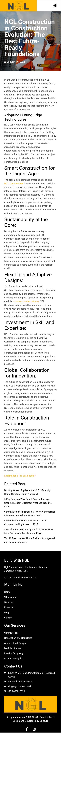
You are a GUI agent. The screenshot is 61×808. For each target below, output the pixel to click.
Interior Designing (13, 653)
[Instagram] (34, 729)
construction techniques (26, 301)
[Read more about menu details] (55, 6)
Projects (8, 607)
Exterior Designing (13, 658)
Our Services (14, 625)
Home (7, 592)
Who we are (10, 597)
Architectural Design (15, 643)
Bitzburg (44, 721)
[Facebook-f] (26, 729)
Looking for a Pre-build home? (20, 475)
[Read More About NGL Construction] (31, 704)
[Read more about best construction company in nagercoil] (18, 6)
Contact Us (13, 666)
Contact (8, 617)
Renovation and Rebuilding (18, 638)
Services (8, 602)
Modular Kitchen (12, 648)
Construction (11, 632)
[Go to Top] (57, 804)
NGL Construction (13, 183)
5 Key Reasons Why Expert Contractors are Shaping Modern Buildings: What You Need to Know (28, 503)
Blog (6, 612)
